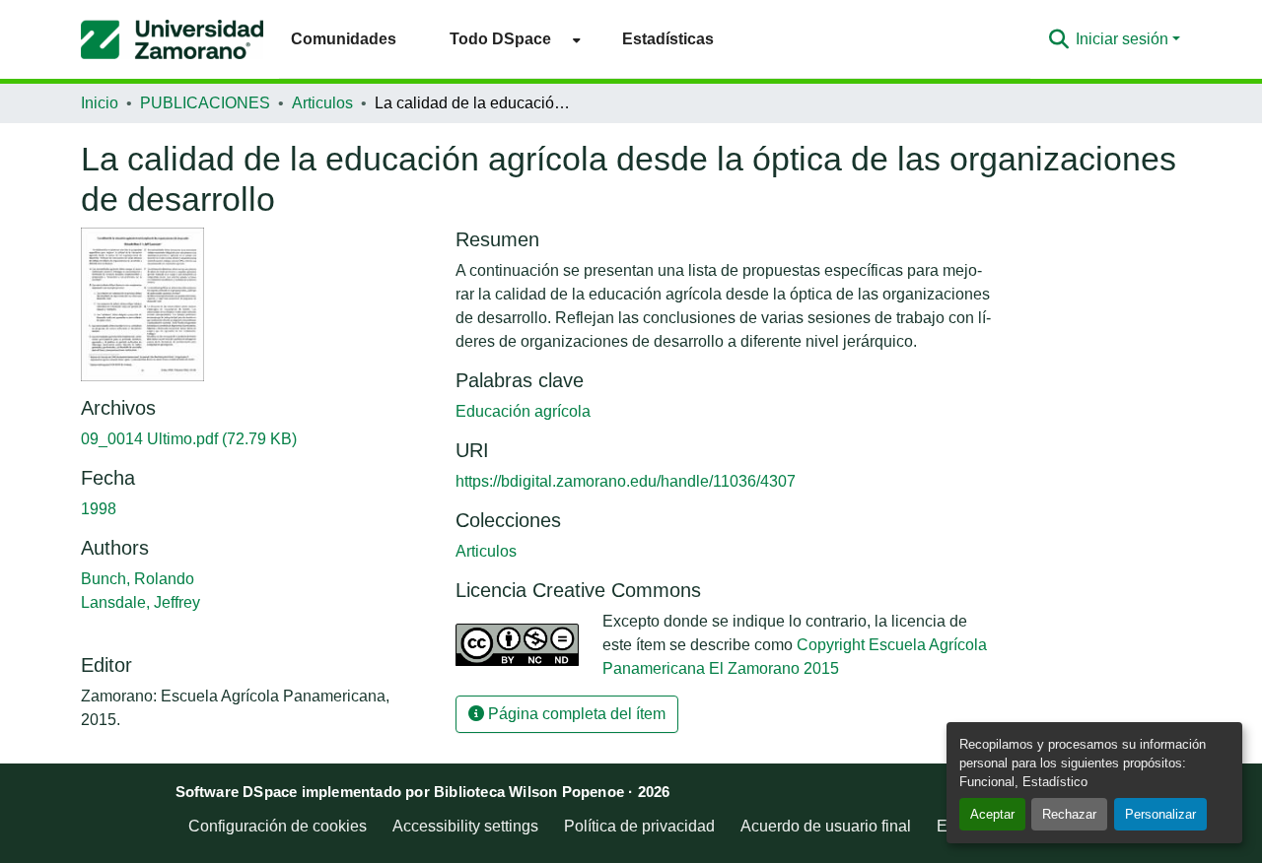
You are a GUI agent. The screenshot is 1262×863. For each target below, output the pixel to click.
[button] (172, 39)
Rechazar (1069, 814)
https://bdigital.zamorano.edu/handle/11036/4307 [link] (626, 481)
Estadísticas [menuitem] (668, 39)
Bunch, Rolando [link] (137, 578)
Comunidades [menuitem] (343, 39)
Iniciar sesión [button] (1124, 39)
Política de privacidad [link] (639, 826)
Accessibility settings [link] (465, 826)
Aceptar (992, 814)
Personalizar (1160, 814)
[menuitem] (509, 39)
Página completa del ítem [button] (575, 713)
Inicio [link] (99, 103)
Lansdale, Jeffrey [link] (140, 602)
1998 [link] (98, 508)
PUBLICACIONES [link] (205, 103)
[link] (256, 439)
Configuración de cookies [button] (277, 826)
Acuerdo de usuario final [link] (825, 826)
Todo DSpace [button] (500, 39)
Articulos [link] (322, 103)
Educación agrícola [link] (523, 411)
